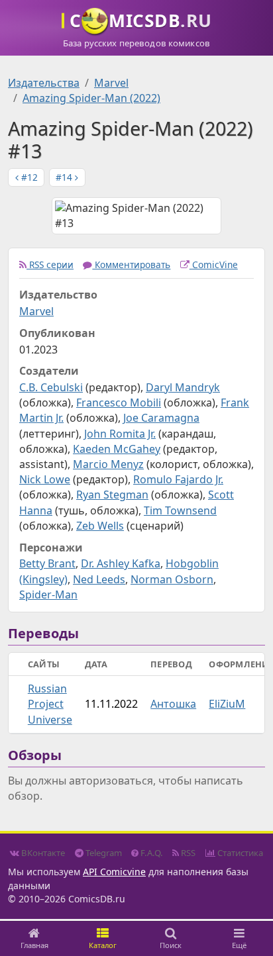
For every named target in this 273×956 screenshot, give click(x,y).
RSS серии (50, 264)
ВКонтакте (42, 853)
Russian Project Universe (50, 703)
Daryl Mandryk (183, 387)
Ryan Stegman (112, 494)
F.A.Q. (150, 853)
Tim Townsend (180, 510)
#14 (65, 177)
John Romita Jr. (120, 433)
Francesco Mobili (118, 402)
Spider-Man (48, 594)
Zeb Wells (100, 525)
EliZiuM (227, 703)
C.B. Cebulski (51, 387)
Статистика (239, 853)
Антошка (173, 703)
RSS (187, 853)
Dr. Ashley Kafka (120, 563)
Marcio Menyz (108, 464)
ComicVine (214, 264)
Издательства (44, 82)
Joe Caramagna (161, 417)
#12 (28, 177)
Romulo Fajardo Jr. (178, 479)
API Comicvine (114, 871)
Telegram (102, 853)
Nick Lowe (44, 479)
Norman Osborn (172, 579)
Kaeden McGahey (116, 449)
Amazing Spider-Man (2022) (91, 98)
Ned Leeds (99, 579)
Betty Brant (47, 563)
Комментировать (131, 264)
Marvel (111, 82)
